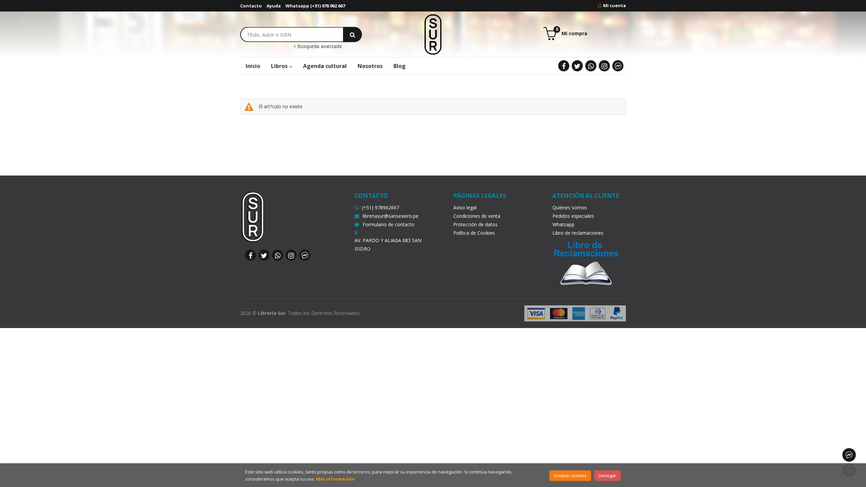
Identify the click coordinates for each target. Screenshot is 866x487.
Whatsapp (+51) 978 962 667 (315, 6)
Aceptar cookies (570, 475)
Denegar (607, 475)
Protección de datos (475, 224)
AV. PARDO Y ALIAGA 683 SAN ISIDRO (388, 244)
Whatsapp (563, 224)
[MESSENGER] (617, 65)
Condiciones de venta (476, 216)
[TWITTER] (577, 65)
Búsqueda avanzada (319, 46)
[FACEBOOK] (563, 65)
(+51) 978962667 (380, 207)
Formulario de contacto (388, 224)
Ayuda (274, 6)
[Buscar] (352, 34)
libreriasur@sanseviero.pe (390, 216)
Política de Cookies (474, 233)
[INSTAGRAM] (604, 65)
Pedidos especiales (573, 216)
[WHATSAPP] (590, 65)
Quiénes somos (569, 207)
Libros (280, 66)
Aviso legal (465, 207)
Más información (335, 479)
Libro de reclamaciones (577, 233)
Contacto (251, 6)
